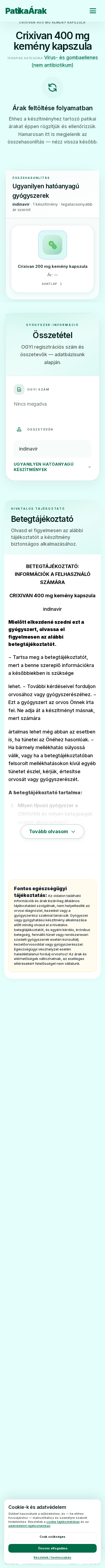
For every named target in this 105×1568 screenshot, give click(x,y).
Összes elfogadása (52, 1548)
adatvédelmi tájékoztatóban (29, 1526)
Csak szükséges (52, 1537)
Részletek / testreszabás (52, 1557)
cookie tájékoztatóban (63, 1522)
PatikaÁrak (25, 11)
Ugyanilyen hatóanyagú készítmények (44, 467)
